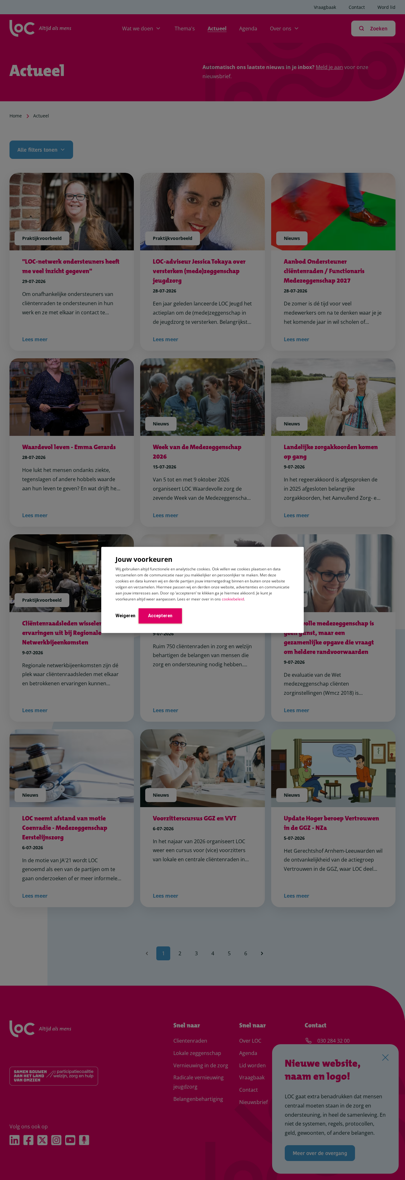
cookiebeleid (233, 598)
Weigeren (125, 615)
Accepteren (160, 615)
